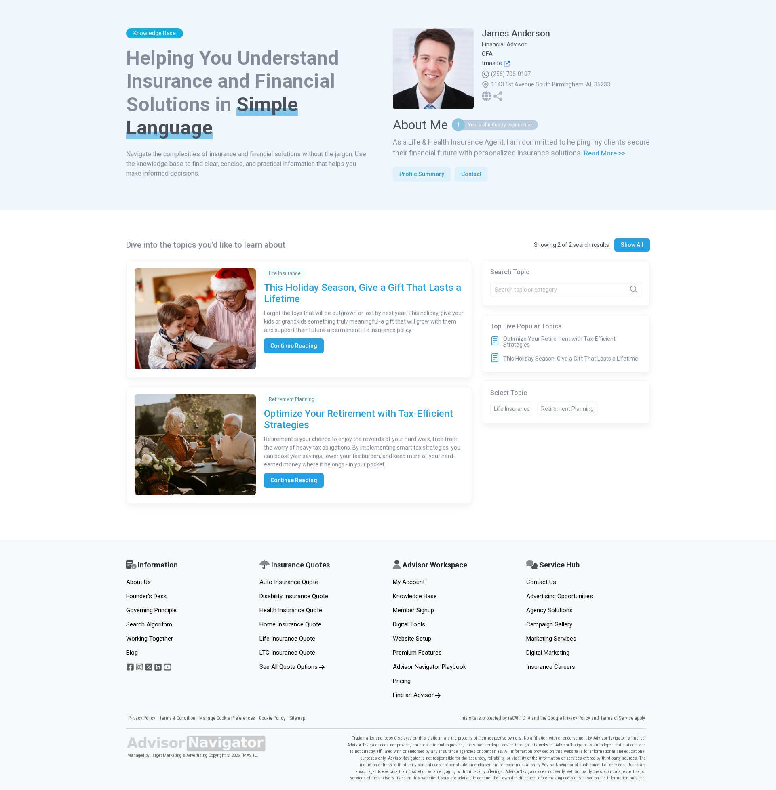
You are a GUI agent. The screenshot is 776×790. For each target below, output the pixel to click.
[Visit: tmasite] (506, 63)
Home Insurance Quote (290, 624)
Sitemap (297, 718)
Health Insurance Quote (290, 610)
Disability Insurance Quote (293, 596)
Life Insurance (512, 409)
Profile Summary (421, 174)
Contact (471, 174)
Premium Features (417, 652)
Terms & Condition (177, 718)
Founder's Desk (146, 596)
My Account (409, 582)
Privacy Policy (141, 718)
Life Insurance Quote (287, 638)
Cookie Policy (272, 718)
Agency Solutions (549, 610)
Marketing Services (551, 638)
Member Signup (413, 610)
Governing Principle (151, 610)
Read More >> (605, 153)
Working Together (149, 638)
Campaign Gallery (549, 624)
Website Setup (412, 638)
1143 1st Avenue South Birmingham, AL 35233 (550, 84)
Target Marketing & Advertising (179, 755)
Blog (132, 652)
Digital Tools (409, 624)
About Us (138, 582)
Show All (632, 245)
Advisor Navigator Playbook (429, 666)
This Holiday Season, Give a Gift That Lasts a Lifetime (570, 358)
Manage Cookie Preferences (227, 718)
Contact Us (541, 582)
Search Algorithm (149, 624)
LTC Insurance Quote (287, 652)
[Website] (487, 95)
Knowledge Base (415, 596)
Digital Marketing (547, 652)
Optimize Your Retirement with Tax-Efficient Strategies (559, 341)
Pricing (402, 681)
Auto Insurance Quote (288, 582)
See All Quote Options (289, 666)
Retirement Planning (567, 409)
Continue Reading (293, 345)
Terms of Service (616, 718)
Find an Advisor (414, 695)
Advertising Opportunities (559, 596)
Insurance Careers (550, 666)
